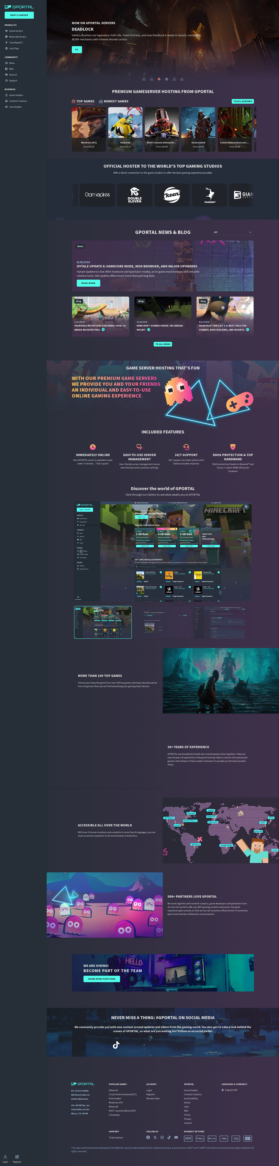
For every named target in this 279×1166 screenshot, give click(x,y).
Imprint (188, 1123)
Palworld (113, 1090)
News (12, 63)
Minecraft (113, 1106)
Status (187, 1102)
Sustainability (191, 1098)
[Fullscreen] (246, 507)
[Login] (5, 1157)
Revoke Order (153, 1098)
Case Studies (15, 106)
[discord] (176, 1138)
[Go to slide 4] (166, 79)
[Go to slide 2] (151, 79)
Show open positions (101, 979)
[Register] (17, 1157)
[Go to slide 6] (181, 79)
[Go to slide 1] (143, 79)
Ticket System (116, 1137)
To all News (162, 344)
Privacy (187, 1119)
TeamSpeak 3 (15, 42)
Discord (13, 74)
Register (150, 1094)
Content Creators (18, 101)
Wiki (11, 69)
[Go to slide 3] (159, 79)
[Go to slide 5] (174, 79)
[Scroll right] (253, 129)
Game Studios (16, 95)
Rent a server (19, 15)
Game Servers (16, 31)
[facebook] (148, 1138)
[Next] (274, 44)
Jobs (186, 1106)
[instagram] (162, 1138)
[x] (155, 1138)
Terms (187, 1114)
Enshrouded (115, 1098)
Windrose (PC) (116, 1102)
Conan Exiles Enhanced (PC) (123, 1094)
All (215, 232)
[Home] (24, 7)
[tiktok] (169, 1138)
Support (13, 80)
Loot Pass (14, 48)
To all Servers (242, 101)
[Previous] (52, 44)
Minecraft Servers (17, 36)
